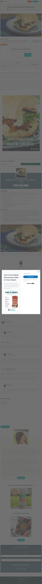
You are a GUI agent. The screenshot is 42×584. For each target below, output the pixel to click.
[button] (11, 301)
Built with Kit (30, 283)
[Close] (39, 271)
